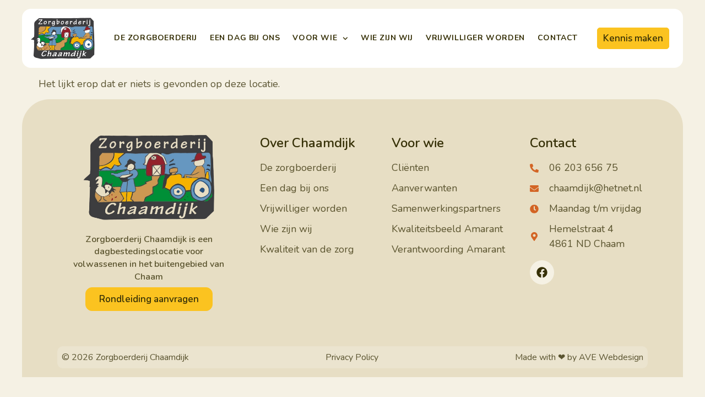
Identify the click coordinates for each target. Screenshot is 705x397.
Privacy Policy (352, 357)
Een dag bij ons (245, 38)
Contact (558, 38)
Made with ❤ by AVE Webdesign (579, 357)
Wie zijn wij (387, 38)
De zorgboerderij (155, 38)
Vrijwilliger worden (475, 38)
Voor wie (314, 38)
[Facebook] (542, 272)
